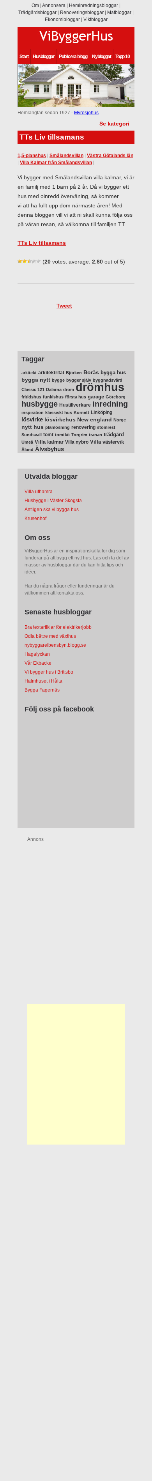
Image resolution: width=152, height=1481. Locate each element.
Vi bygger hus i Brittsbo (49, 672)
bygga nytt (35, 380)
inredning (110, 404)
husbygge (39, 404)
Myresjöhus (86, 112)
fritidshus (31, 397)
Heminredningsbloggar (93, 5)
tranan (95, 434)
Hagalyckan (37, 654)
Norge (119, 420)
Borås (91, 372)
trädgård (114, 434)
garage (96, 397)
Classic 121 (32, 389)
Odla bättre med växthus (50, 636)
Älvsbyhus (49, 449)
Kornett (81, 412)
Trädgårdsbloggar (37, 12)
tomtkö (62, 434)
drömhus (100, 386)
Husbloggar (44, 56)
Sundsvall (31, 434)
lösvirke (32, 419)
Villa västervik (107, 442)
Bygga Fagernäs (42, 690)
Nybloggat (101, 56)
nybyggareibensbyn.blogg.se (55, 645)
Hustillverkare (75, 405)
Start (23, 56)
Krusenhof (35, 518)
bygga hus (113, 372)
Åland (27, 449)
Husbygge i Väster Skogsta (53, 500)
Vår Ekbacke (38, 663)
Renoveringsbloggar (82, 12)
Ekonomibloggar (62, 19)
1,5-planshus (32, 155)
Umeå (27, 442)
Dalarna (54, 389)
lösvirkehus (60, 420)
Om (35, 5)
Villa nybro (76, 442)
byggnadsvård (107, 380)
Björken (74, 372)
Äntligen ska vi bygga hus (52, 509)
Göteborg (115, 397)
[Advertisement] (76, 1074)
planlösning (57, 427)
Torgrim (79, 434)
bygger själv (78, 380)
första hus (75, 397)
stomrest (106, 427)
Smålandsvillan (66, 155)
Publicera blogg (73, 56)
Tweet (64, 306)
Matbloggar (119, 12)
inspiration (32, 412)
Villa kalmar (49, 442)
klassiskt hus (58, 412)
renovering (83, 427)
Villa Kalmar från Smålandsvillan (56, 162)
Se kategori (114, 123)
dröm (68, 389)
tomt (48, 434)
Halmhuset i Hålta (43, 681)
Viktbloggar (95, 19)
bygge (58, 380)
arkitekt (29, 372)
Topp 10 (122, 56)
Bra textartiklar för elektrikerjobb (58, 627)
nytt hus (32, 427)
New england (94, 419)
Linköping (101, 412)
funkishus (53, 397)
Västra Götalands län (110, 155)
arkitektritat (51, 372)
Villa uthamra (39, 491)
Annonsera (53, 5)
